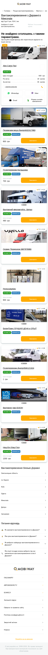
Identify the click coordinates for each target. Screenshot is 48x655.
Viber (36, 93)
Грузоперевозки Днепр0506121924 (18, 368)
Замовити (33, 141)
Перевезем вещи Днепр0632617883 (19, 130)
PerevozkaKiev (9, 289)
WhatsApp (15, 93)
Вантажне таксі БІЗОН (13, 408)
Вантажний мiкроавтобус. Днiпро (17, 209)
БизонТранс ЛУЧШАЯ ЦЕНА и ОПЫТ (20, 328)
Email (15, 100)
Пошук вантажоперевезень (23, 11)
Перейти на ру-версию (24, 639)
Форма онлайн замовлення (37, 100)
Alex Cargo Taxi (9, 66)
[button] (44, 117)
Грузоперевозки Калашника (15, 170)
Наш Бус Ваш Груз (11, 447)
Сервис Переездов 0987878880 (17, 249)
